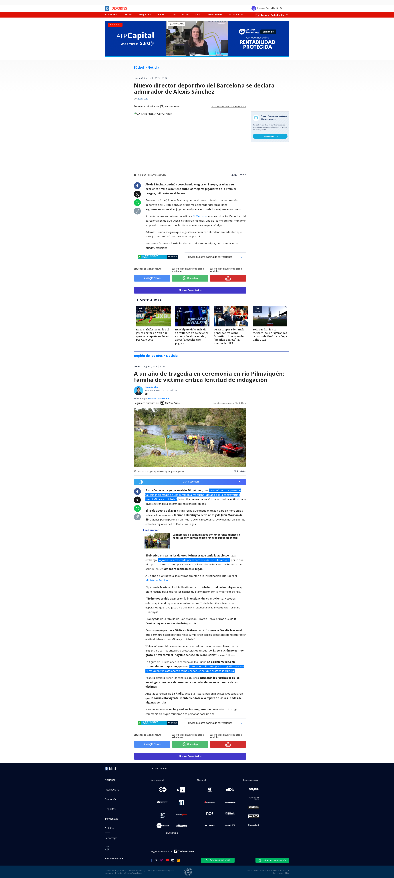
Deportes (110, 809)
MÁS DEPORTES (236, 14)
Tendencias (111, 818)
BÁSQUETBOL (145, 14)
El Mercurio (200, 216)
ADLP (197, 14)
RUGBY (161, 14)
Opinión (109, 828)
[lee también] (158, 540)
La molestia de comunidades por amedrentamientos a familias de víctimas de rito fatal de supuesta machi (206, 536)
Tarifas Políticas (113, 858)
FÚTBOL (129, 14)
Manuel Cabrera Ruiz (159, 398)
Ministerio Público (156, 580)
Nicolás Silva (151, 387)
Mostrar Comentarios (190, 290)
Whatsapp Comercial (220, 859)
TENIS (173, 14)
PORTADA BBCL (112, 14)
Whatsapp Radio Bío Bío (274, 860)
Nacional (110, 780)
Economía (110, 799)
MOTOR (185, 14)
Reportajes (111, 838)
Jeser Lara (143, 99)
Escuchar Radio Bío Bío (273, 15)
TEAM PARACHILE (214, 14)
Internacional (112, 789)
